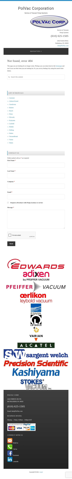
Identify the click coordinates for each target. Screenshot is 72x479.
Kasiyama (12, 120)
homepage (59, 66)
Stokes (11, 133)
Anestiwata (12, 104)
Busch (11, 111)
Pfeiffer (11, 127)
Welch (11, 143)
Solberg (11, 130)
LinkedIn (15, 461)
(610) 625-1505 (59, 35)
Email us (15, 443)
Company (11, 181)
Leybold (11, 123)
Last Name (11, 171)
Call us (15, 449)
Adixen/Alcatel (13, 101)
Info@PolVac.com (62, 45)
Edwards (11, 117)
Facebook (16, 455)
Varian (11, 139)
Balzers (11, 107)
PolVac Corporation (36, 8)
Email (9, 192)
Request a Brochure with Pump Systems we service (26, 202)
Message (10, 207)
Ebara (11, 114)
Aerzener (12, 98)
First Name (11, 160)
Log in (41, 472)
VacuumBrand (13, 136)
